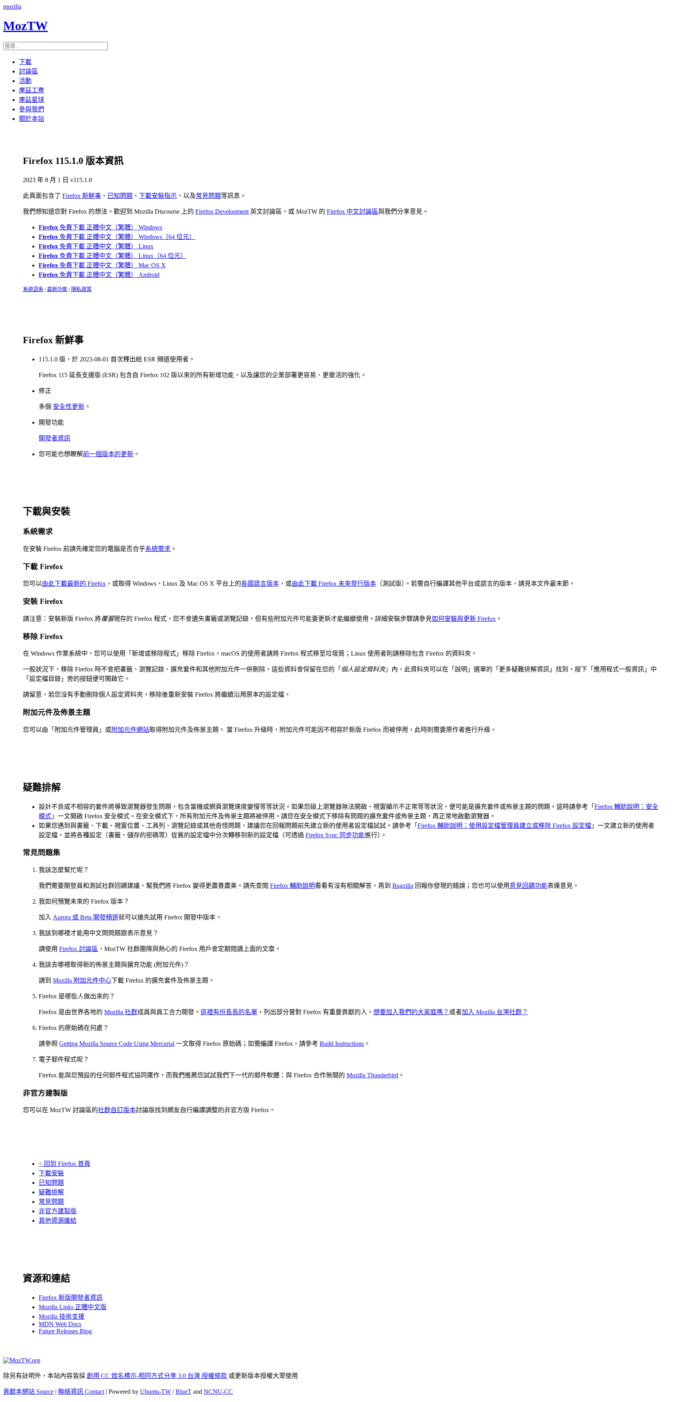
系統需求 (157, 548)
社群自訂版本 (117, 1110)
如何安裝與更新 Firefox (464, 618)
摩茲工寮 (31, 90)
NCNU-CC (218, 1391)
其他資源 (58, 1220)
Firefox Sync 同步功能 (335, 835)
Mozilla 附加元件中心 (82, 980)
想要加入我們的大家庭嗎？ (411, 1012)
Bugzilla (402, 885)
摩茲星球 (31, 99)
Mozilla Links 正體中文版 (73, 1307)
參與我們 (31, 109)
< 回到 (64, 1163)
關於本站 (31, 118)
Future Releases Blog (65, 1331)
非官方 (58, 1211)
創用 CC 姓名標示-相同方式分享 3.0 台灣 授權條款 (157, 1375)
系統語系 (33, 289)
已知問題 (120, 195)
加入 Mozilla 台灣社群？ (495, 1012)
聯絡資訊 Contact (81, 1391)
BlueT (183, 1391)
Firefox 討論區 (78, 948)
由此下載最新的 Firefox (74, 583)
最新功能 (57, 289)
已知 (51, 1182)
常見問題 (208, 195)
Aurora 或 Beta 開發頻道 (85, 917)
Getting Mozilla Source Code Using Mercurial (116, 1043)
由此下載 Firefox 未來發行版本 (334, 583)
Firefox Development (222, 211)
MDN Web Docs (60, 1324)
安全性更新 (68, 406)
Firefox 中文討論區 (352, 211)
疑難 (51, 1192)
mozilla (12, 6)
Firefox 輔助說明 (292, 885)
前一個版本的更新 (108, 454)
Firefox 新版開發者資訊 (71, 1297)
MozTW (25, 26)
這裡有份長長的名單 (228, 1012)
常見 (51, 1201)
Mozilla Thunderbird (372, 1075)
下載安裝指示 (158, 195)
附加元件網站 (130, 729)
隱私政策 (81, 289)
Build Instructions (342, 1043)
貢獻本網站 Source (28, 1391)
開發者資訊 (54, 438)
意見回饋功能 (528, 885)
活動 (25, 80)
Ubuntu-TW (155, 1391)
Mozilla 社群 (120, 1012)
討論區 (28, 71)
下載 (25, 61)
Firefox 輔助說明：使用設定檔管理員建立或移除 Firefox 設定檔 (504, 825)
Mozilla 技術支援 (61, 1316)
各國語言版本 (260, 583)
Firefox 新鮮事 (81, 195)
